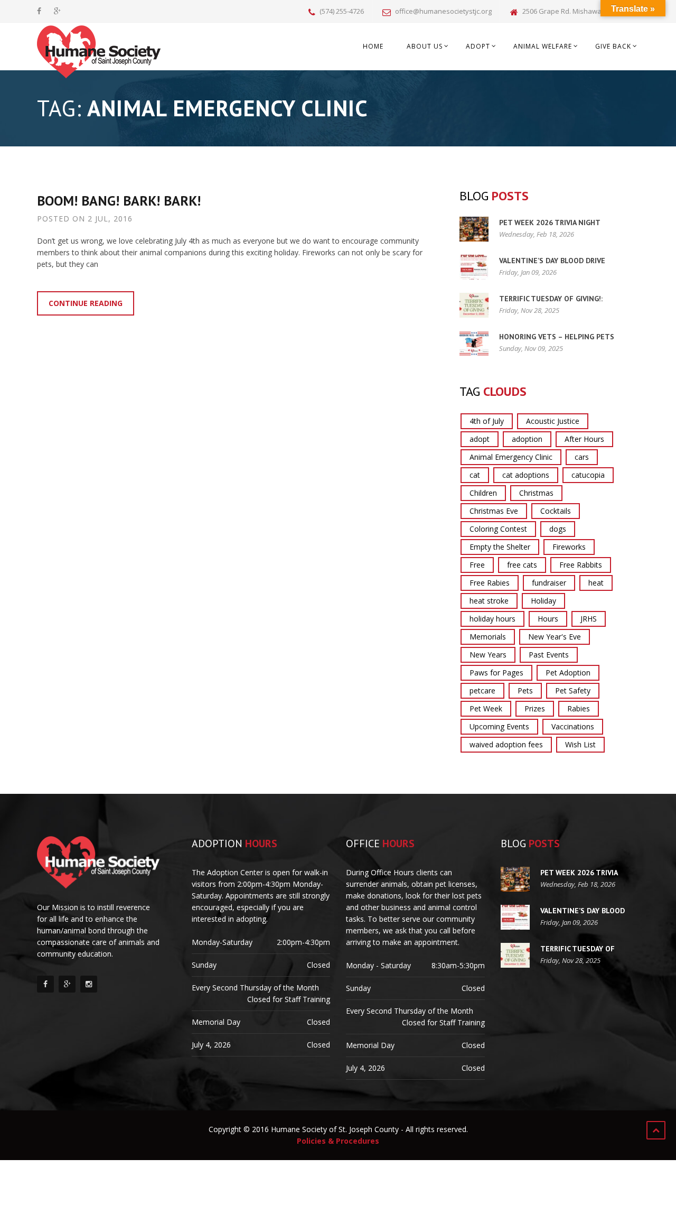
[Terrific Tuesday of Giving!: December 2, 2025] (474, 305)
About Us (425, 46)
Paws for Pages (496, 673)
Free (477, 565)
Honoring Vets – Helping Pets (556, 336)
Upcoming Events (499, 726)
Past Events (549, 655)
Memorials (488, 637)
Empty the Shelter (500, 547)
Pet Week (486, 708)
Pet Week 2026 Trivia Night (549, 222)
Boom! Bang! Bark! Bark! (119, 200)
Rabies (578, 708)
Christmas (536, 493)
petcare (482, 690)
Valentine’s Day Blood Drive (552, 260)
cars (582, 457)
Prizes (534, 708)
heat (596, 583)
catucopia (588, 475)
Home (373, 46)
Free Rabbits (580, 565)
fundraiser (549, 583)
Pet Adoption (568, 673)
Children (483, 493)
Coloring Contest (498, 529)
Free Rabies (490, 583)
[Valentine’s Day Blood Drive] (474, 267)
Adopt (478, 46)
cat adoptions (525, 475)
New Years (488, 655)
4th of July (487, 421)
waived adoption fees (506, 744)
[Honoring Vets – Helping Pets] (474, 343)
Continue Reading (86, 303)
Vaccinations (572, 726)
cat (475, 475)
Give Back (613, 46)
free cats (522, 565)
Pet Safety (572, 690)
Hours (548, 619)
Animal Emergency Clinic (511, 457)
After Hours (584, 439)
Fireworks (569, 547)
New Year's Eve (554, 637)
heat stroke (489, 601)
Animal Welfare (542, 46)
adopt (480, 439)
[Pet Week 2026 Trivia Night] (474, 229)
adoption (527, 439)
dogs (557, 529)
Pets (525, 690)
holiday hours (492, 619)
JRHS (588, 619)
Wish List (580, 744)
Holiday (543, 601)
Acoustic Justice (552, 421)
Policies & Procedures (338, 1141)
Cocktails (555, 511)
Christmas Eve (494, 511)
